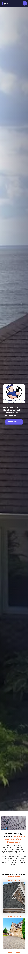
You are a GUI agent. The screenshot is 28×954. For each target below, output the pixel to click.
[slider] (11, 829)
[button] (25, 3)
